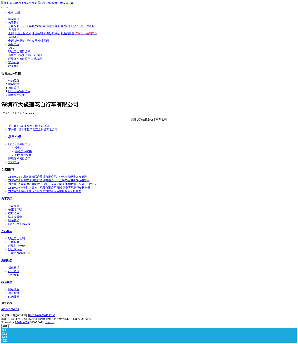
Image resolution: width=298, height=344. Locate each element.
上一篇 (28, 125)
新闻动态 (6, 260)
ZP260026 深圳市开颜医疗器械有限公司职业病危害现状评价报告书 (49, 176)
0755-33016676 (10, 309)
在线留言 (13, 213)
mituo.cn (49, 322)
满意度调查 (15, 216)
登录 (11, 12)
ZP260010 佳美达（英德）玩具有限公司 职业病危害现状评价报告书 (49, 187)
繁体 (5, 326)
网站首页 (13, 18)
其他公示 (13, 162)
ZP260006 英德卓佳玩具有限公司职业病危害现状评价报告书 (44, 191)
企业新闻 (13, 274)
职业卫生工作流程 (19, 224)
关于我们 (6, 198)
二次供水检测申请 (19, 253)
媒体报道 (13, 267)
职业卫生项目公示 (19, 91)
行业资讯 (13, 271)
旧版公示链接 (16, 95)
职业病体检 (15, 249)
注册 (17, 12)
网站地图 (13, 289)
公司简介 (13, 205)
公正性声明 (15, 209)
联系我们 (13, 220)
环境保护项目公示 (19, 158)
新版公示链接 (23, 151)
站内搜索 (13, 296)
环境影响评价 (16, 245)
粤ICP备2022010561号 (42, 315)
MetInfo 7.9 (22, 322)
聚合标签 (13, 293)
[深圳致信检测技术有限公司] (149, 3)
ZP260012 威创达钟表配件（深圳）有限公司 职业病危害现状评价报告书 (52, 184)
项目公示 (13, 87)
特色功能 (6, 282)
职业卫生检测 (16, 238)
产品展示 (6, 231)
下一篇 (32, 129)
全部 (11, 33)
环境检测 (13, 242)
